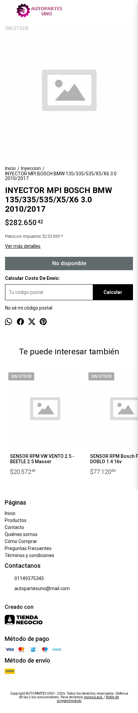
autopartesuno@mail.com (42, 588)
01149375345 (29, 578)
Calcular (113, 292)
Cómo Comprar (21, 541)
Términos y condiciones (29, 555)
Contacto (14, 527)
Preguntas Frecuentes (28, 548)
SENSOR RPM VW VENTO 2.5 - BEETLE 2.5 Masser (42, 459)
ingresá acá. (94, 697)
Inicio (10, 513)
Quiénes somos (21, 534)
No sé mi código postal (28, 308)
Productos (15, 520)
